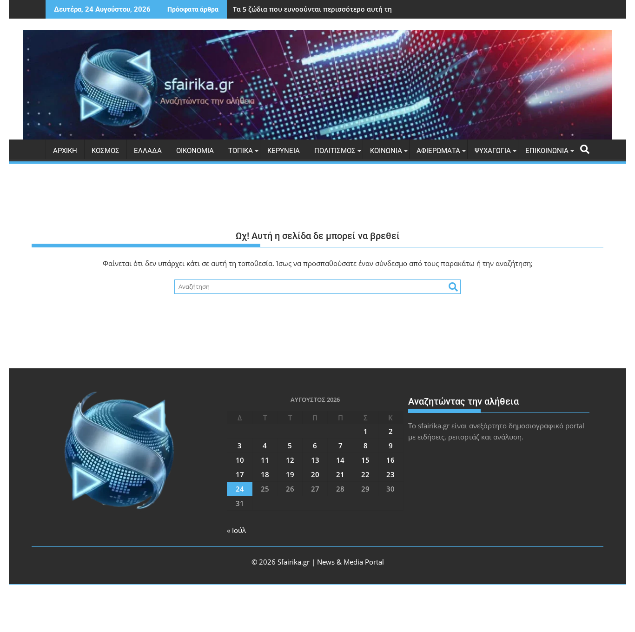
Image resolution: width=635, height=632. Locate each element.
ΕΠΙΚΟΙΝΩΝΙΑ (547, 150)
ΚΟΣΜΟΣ (105, 150)
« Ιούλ (236, 530)
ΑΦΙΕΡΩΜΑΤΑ (438, 150)
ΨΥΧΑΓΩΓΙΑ (493, 150)
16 (390, 460)
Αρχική (65, 150)
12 (290, 460)
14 (340, 460)
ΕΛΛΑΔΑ (148, 150)
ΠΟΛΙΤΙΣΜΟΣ (335, 150)
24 (240, 488)
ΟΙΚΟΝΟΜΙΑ (195, 150)
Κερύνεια (283, 150)
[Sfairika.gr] (317, 85)
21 (340, 474)
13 (315, 460)
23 (390, 474)
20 (315, 474)
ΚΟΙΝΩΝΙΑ (386, 150)
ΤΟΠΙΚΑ (240, 150)
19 (290, 474)
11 (265, 460)
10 (240, 460)
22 (365, 474)
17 (240, 474)
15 (365, 460)
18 (265, 474)
